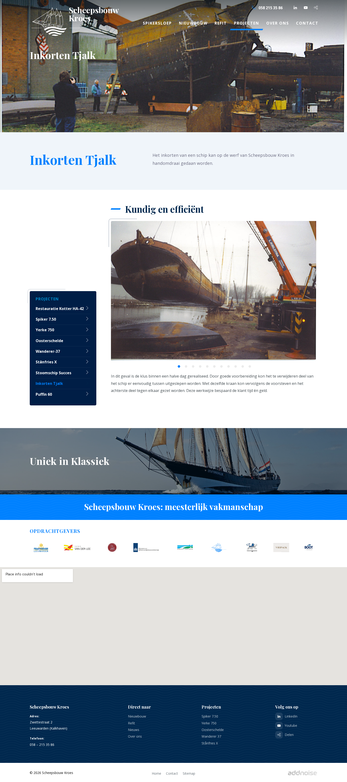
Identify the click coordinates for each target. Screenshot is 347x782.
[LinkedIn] (295, 7)
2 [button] (184, 365)
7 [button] (220, 365)
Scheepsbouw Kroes (86, 14)
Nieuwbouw (193, 23)
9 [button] (234, 365)
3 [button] (191, 365)
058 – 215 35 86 (42, 744)
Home (156, 773)
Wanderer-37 (48, 351)
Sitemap (189, 773)
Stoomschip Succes (53, 372)
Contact (307, 23)
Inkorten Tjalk (49, 383)
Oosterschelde (49, 340)
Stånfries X (210, 743)
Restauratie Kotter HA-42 (60, 308)
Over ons (277, 23)
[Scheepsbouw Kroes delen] (316, 7)
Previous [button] (117, 291)
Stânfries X (46, 362)
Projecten (246, 23)
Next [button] (311, 291)
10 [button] (241, 365)
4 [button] (199, 365)
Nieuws (133, 729)
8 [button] (227, 365)
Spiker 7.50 (46, 319)
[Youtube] (305, 7)
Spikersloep (157, 23)
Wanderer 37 (211, 736)
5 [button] (206, 365)
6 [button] (213, 365)
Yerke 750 (45, 329)
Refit (131, 723)
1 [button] (177, 365)
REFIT (221, 23)
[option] (214, 291)
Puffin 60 (44, 394)
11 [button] (248, 365)
